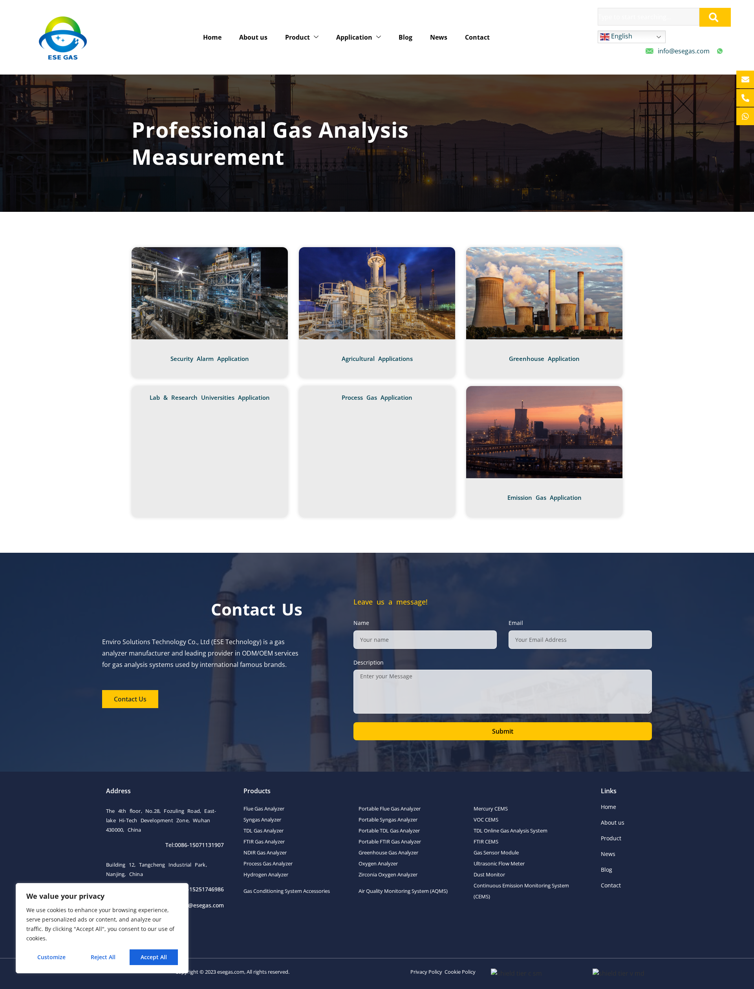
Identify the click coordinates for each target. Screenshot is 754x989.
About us (253, 37)
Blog (405, 37)
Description (368, 662)
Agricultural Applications (377, 358)
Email (516, 623)
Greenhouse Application (544, 358)
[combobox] (648, 16)
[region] (102, 928)
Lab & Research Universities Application (210, 397)
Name (361, 623)
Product (297, 37)
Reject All (103, 957)
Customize (51, 957)
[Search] (715, 17)
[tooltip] (745, 79)
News (438, 37)
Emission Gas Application (544, 497)
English (620, 36)
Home (212, 37)
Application (354, 37)
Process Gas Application (377, 397)
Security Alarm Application (209, 358)
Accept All (154, 957)
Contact (477, 37)
